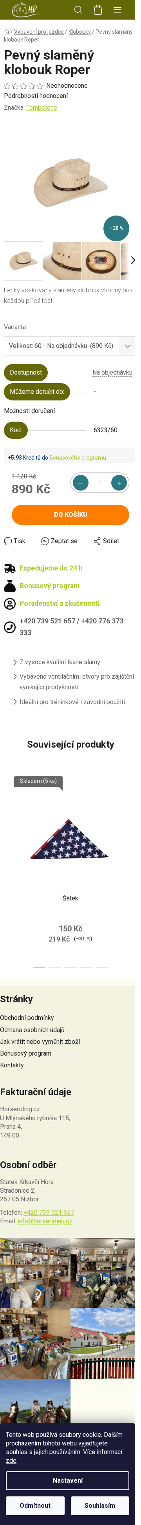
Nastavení (68, 1480)
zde (11, 1460)
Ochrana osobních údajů (32, 1030)
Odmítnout (35, 1505)
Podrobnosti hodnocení (36, 96)
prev (8, 819)
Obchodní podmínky (27, 1017)
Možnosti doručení (29, 411)
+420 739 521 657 (49, 1212)
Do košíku (70, 514)
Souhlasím (100, 1505)
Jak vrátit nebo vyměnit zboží (40, 1041)
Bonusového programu (77, 458)
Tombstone (41, 107)
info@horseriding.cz (45, 1221)
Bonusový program (25, 1053)
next (133, 819)
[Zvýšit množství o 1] (119, 483)
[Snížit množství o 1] (80, 483)
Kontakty (12, 1065)
